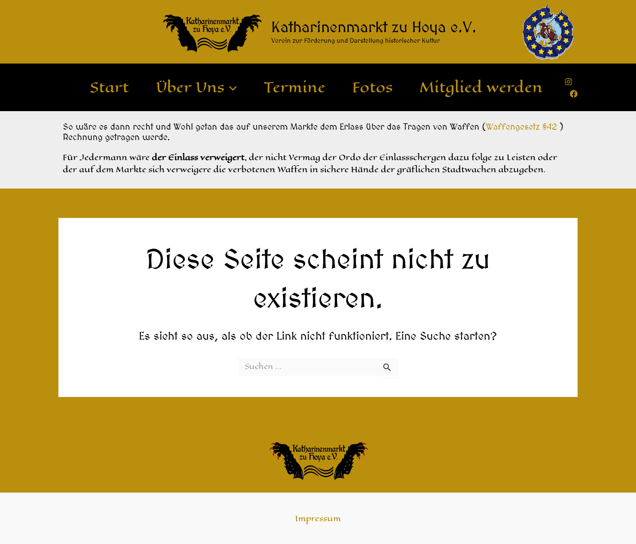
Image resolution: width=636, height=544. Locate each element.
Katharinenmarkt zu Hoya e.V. (373, 27)
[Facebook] (574, 94)
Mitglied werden (481, 87)
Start (109, 87)
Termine (294, 87)
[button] (231, 87)
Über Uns (190, 87)
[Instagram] (568, 82)
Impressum (318, 518)
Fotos (372, 87)
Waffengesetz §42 (521, 126)
